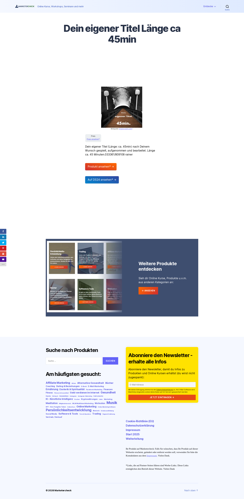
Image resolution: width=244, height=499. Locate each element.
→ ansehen (148, 290)
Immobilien (63, 396)
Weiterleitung (134, 438)
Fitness (49, 393)
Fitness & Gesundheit (61, 393)
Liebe (101, 399)
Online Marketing (86, 406)
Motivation (100, 403)
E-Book (84, 386)
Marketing (108, 399)
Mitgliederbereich (65, 403)
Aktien (74, 383)
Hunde (48, 396)
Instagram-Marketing (85, 396)
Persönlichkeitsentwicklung (69, 410)
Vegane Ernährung (108, 414)
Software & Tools (68, 413)
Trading (96, 413)
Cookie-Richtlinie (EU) (140, 421)
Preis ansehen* (93, 139)
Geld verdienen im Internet (84, 392)
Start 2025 (132, 434)
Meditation (52, 403)
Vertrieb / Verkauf (54, 417)
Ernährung (52, 389)
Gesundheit (108, 392)
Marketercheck (63, 490)
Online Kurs (71, 407)
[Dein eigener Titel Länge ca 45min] (121, 107)
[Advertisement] (122, 67)
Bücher (109, 382)
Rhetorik (96, 411)
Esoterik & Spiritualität (72, 389)
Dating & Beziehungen (68, 386)
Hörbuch (55, 396)
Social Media (51, 414)
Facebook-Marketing (94, 389)
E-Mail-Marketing (96, 386)
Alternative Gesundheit (90, 382)
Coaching (50, 386)
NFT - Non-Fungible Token (56, 407)
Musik (111, 402)
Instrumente (98, 396)
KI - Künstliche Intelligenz (59, 399)
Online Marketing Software (106, 407)
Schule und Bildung (107, 411)
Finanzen (108, 389)
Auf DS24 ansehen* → (102, 179)
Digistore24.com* (126, 129)
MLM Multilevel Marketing (83, 403)
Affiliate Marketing (58, 382)
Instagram (73, 396)
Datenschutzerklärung (164, 390)
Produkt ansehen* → (101, 166)
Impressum (133, 430)
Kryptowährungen (89, 399)
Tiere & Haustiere (85, 414)
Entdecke (208, 6)
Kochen (77, 399)
